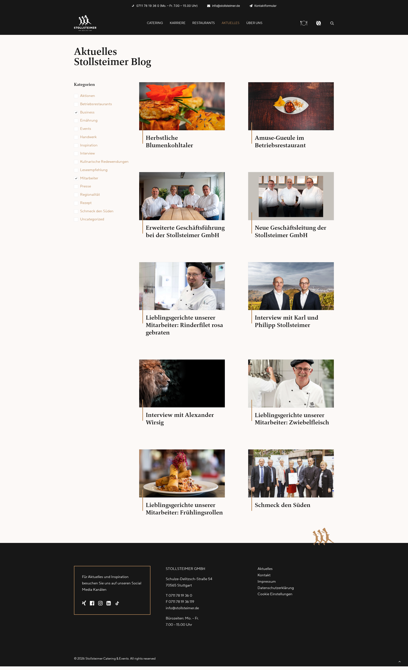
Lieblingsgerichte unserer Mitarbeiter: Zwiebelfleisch (292, 419)
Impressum (267, 581)
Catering (155, 23)
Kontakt (264, 575)
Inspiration (89, 145)
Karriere (178, 23)
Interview (87, 153)
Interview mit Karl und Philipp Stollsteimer (286, 321)
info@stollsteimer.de (226, 5)
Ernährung (89, 120)
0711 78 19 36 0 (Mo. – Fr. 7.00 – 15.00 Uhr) (167, 5)
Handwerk (88, 137)
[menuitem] (164, 5)
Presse (85, 186)
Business (87, 112)
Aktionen (87, 95)
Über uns (254, 23)
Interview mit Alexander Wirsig (180, 418)
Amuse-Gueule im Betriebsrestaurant (280, 141)
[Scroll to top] (399, 661)
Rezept (86, 203)
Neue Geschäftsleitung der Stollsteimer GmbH (290, 231)
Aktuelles (230, 23)
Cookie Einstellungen (275, 594)
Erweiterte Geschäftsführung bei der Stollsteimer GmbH (185, 231)
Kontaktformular (265, 5)
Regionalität (90, 194)
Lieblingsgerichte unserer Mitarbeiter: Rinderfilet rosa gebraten (184, 325)
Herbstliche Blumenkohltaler (169, 141)
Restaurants (203, 23)
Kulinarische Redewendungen (104, 161)
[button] (332, 23)
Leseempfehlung (94, 170)
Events (85, 128)
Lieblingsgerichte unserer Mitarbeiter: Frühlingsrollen (184, 509)
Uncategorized (92, 219)
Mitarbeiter (89, 178)
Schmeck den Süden (96, 211)
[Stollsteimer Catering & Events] (85, 23)
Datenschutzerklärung (276, 588)
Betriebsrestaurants (96, 104)
